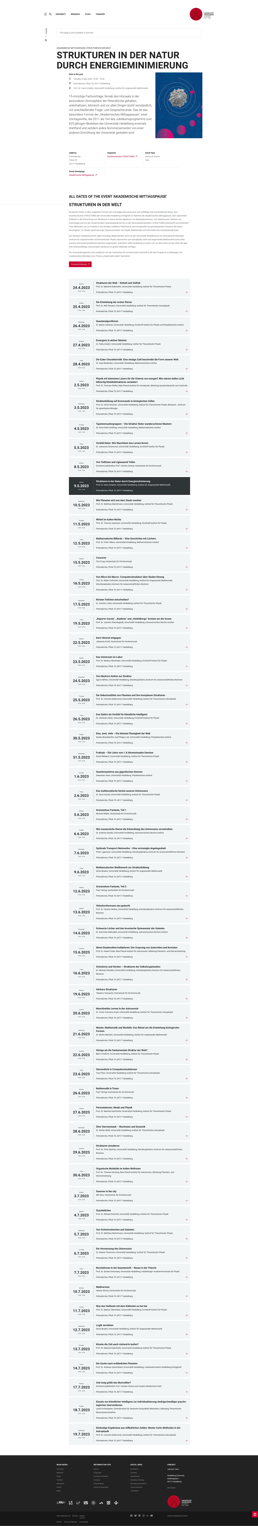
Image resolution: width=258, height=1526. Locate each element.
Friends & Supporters (101, 1487)
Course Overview (136, 1487)
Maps (59, 1491)
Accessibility (83, 1522)
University (61, 14)
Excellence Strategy (137, 1480)
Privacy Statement (70, 1522)
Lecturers (97, 1480)
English (82, 1516)
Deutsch (75, 1516)
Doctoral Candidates (101, 1476)
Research (75, 14)
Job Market (134, 1491)
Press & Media (99, 1484)
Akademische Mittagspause (81, 175)
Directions (171, 1488)
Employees (97, 1473)
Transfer (100, 14)
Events (59, 1487)
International (134, 1476)
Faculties (133, 1473)
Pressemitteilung (79, 264)
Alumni (96, 1469)
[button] (74, 1464)
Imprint (59, 1522)
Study (88, 14)
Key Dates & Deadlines (138, 1484)
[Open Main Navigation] (46, 14)
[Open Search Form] (51, 14)
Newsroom (60, 1484)
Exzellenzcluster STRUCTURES (121, 156)
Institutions (134, 1469)
